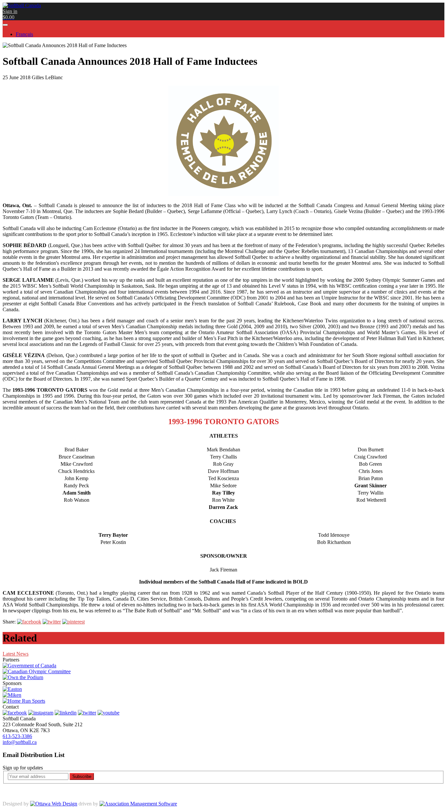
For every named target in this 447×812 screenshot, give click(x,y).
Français (24, 34)
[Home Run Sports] (24, 701)
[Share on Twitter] (52, 621)
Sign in (10, 11)
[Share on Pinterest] (73, 621)
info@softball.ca (20, 742)
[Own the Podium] (23, 677)
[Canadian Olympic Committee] (37, 671)
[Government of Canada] (29, 665)
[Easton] (12, 689)
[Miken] (12, 695)
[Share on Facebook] (29, 621)
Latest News (15, 654)
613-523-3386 (17, 736)
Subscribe (81, 776)
